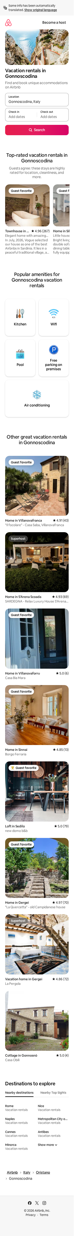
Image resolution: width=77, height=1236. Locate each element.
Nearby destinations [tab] (19, 1093)
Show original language (40, 10)
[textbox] (21, 116)
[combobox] (37, 101)
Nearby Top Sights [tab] (53, 1093)
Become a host (54, 22)
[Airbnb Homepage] (8, 22)
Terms (44, 1215)
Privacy (31, 1215)
